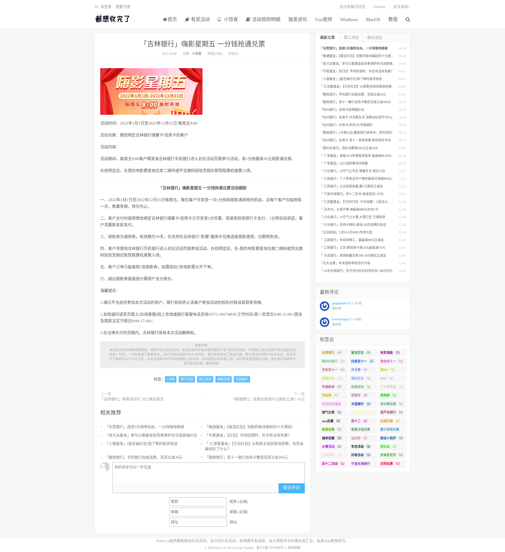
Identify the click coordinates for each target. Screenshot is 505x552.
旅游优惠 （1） (332, 429)
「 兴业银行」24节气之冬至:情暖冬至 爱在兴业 (352, 171)
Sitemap (379, 7)
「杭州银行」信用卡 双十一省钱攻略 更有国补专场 (355, 140)
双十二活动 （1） (334, 464)
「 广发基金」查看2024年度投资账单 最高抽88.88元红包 (359, 156)
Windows (349, 19)
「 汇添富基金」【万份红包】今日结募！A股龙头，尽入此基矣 (363, 202)
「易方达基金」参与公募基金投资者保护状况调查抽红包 (151, 435)
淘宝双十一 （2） (392, 361)
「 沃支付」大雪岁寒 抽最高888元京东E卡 (349, 209)
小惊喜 (230, 19)
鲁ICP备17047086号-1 (271, 548)
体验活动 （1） (361, 387)
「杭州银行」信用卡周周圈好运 (342, 110)
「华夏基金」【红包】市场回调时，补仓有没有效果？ (248, 435)
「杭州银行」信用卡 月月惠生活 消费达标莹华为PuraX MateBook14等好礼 (371, 117)
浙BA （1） (388, 370)
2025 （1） (387, 378)
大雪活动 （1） (332, 447)
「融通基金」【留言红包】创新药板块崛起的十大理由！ (250, 427)
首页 (172, 19)
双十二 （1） (360, 421)
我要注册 (123, 7)
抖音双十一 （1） (363, 361)
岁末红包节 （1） (392, 455)
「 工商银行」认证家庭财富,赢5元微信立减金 (351, 186)
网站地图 (294, 548)
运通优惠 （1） (391, 421)
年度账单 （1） (332, 387)
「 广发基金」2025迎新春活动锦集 (344, 163)
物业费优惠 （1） (392, 404)
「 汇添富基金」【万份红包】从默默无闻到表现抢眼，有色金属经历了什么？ (373, 86)
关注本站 (400, 7)
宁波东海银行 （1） (360, 465)
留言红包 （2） (361, 353)
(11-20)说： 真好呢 (348, 305)
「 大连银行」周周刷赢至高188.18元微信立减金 (353, 255)
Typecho (249, 548)
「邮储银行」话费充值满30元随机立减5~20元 (268, 399)
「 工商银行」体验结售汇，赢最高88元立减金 (352, 240)
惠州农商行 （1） (334, 361)
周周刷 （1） (389, 395)
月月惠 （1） (360, 370)
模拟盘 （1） (389, 447)
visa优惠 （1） (332, 421)
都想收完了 (113, 18)
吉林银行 (242, 379)
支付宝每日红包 (352, 7)
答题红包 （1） (332, 378)
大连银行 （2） (361, 404)
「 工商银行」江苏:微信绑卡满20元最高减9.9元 (352, 248)
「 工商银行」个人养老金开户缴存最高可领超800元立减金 (360, 179)
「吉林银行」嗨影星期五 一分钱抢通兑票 (202, 44)
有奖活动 (200, 19)
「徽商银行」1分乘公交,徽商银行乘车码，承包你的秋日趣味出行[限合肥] (371, 133)
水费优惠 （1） (361, 412)
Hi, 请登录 (103, 7)
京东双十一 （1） (334, 370)
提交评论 (291, 487)
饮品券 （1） (331, 395)
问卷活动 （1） (361, 455)
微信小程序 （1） (392, 438)
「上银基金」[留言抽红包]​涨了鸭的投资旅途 (141, 444)
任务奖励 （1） (332, 455)
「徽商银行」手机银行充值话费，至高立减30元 (143, 457)
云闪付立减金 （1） (331, 405)
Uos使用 (323, 19)
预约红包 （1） (361, 378)
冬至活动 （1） (361, 447)
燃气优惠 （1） (332, 412)
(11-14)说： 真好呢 (348, 321)
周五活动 (205, 379)
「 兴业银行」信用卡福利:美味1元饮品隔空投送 (353, 225)
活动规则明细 (265, 19)
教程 (393, 19)
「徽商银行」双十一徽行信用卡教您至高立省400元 (246, 457)
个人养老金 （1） (392, 387)
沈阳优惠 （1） (391, 464)
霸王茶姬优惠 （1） (389, 431)
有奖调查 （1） (391, 353)
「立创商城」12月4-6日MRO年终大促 (346, 232)
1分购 (171, 379)
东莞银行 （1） (332, 353)
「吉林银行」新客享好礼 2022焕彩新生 (132, 399)
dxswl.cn (220, 548)
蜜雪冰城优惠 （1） (360, 431)
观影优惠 (223, 379)
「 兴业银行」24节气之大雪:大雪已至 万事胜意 (352, 217)
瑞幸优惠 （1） (332, 438)
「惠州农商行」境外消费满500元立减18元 (349, 148)
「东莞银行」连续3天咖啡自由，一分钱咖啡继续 (144, 427)
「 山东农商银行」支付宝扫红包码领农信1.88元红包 (356, 271)
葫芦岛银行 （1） (392, 412)
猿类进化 (297, 19)
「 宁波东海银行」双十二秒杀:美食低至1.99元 (352, 194)
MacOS (373, 19)
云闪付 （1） (360, 438)
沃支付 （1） (360, 395)
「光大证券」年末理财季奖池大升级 (345, 263)
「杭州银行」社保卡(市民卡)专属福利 (346, 125)
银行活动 (186, 379)
